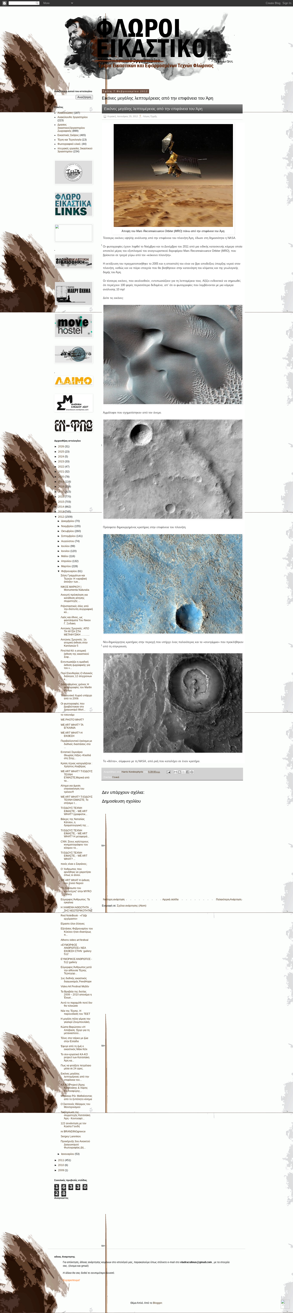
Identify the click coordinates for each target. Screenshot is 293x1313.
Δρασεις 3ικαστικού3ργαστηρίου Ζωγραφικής (71, 127)
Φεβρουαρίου (69, 571)
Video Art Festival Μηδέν (75, 986)
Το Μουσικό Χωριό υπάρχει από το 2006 (76, 697)
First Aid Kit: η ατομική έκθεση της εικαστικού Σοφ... (75, 653)
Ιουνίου (65, 551)
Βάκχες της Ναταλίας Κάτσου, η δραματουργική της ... (75, 822)
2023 (61, 461)
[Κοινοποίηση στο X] (183, 772)
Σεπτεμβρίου (68, 536)
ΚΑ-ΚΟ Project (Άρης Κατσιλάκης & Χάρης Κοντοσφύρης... (74, 1088)
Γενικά (115, 777)
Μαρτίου (66, 566)
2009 (61, 1170)
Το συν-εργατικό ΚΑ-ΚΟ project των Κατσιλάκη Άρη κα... (75, 1057)
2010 (61, 1165)
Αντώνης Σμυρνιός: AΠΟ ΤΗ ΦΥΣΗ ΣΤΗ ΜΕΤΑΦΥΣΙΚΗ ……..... (75, 631)
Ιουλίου (65, 546)
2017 (61, 491)
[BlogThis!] (179, 772)
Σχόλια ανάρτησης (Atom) (131, 905)
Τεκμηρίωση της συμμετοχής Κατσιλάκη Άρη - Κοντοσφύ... (75, 1115)
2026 (61, 446)
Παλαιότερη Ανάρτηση (229, 899)
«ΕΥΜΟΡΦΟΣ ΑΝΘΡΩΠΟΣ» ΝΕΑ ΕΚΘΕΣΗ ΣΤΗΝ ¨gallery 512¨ (76, 949)
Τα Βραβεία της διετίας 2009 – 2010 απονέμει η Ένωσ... (76, 994)
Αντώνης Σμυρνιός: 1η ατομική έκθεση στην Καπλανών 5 (74, 642)
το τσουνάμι (67, 714)
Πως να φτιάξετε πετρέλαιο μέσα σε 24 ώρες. (76, 1067)
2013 (61, 511)
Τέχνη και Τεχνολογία (69, 139)
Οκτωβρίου (68, 531)
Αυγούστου (68, 541)
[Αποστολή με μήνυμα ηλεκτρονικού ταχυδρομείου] (175, 772)
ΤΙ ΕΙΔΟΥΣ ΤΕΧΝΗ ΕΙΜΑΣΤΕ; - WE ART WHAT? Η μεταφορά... (75, 833)
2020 (61, 476)
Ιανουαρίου (68, 1154)
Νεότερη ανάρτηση (114, 899)
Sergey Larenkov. (71, 1136)
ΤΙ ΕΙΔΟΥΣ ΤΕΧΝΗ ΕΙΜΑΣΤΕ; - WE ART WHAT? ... (74, 855)
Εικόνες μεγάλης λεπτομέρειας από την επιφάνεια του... (75, 1076)
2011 (61, 1160)
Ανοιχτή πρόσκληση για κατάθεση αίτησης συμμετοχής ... (74, 598)
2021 (61, 471)
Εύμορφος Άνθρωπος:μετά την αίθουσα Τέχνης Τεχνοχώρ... (76, 970)
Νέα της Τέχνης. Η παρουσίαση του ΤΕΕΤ (75, 1012)
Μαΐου (65, 556)
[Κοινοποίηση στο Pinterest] (192, 772)
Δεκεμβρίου (68, 521)
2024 (61, 456)
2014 (61, 506)
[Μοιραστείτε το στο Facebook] (188, 772)
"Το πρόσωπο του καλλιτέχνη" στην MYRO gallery (76, 891)
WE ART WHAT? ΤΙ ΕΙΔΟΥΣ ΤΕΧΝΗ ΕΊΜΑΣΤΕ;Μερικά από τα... (76, 776)
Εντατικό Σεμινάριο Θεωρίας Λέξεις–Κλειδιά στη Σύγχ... (76, 755)
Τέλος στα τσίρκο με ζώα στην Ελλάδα (74, 1040)
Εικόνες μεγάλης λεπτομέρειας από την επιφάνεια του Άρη (153, 109)
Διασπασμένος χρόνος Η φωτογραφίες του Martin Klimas (76, 687)
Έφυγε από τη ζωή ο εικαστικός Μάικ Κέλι (74, 1048)
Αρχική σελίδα (170, 899)
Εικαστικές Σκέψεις (68, 135)
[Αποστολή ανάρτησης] (168, 771)
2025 (61, 451)
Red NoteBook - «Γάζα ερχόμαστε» (74, 917)
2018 (61, 486)
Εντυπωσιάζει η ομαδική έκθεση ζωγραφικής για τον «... (75, 665)
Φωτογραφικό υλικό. (69, 143)
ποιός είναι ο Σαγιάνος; (74, 863)
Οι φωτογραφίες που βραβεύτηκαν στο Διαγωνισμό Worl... (73, 706)
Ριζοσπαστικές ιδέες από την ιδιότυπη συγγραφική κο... (77, 609)
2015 (61, 501)
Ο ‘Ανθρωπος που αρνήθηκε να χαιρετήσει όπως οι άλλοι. (76, 872)
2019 (61, 481)
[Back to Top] (285, 1305)
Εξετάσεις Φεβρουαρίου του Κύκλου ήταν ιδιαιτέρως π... (77, 931)
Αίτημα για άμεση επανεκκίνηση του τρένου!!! (72, 788)
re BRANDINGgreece (73, 1131)
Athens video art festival (74, 939)
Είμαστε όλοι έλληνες (73, 923)
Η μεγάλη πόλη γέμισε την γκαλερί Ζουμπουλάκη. (75, 1020)
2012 (61, 516)
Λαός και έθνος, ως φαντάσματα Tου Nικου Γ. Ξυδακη (76, 620)
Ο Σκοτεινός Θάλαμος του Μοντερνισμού (75, 1106)
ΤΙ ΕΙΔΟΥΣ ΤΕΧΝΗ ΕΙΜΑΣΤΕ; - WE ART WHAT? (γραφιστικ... (74, 811)
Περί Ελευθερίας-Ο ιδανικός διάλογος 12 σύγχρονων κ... (77, 676)
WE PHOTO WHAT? (72, 719)
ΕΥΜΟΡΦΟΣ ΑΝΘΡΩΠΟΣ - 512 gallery (76, 961)
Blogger (157, 1302)
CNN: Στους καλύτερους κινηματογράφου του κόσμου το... (75, 844)
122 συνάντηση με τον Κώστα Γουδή (73, 1125)
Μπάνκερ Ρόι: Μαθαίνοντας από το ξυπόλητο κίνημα (76, 1097)
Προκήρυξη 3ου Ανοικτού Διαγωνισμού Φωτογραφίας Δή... (75, 1144)
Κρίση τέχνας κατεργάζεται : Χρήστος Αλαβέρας (76, 765)
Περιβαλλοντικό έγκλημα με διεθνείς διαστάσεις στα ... (76, 744)
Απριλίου (66, 561)
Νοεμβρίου (67, 526)
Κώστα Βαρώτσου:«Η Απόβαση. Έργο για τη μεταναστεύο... (75, 1030)
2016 (61, 496)
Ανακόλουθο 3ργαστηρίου (72, 117)
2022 (61, 466)
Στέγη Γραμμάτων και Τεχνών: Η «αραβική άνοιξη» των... (74, 578)
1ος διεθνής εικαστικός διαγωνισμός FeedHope (76, 980)
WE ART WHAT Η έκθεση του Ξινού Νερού (75, 882)
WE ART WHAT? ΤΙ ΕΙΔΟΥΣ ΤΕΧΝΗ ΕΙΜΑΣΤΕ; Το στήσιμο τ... (76, 800)
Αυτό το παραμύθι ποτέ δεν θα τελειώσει (76, 1004)
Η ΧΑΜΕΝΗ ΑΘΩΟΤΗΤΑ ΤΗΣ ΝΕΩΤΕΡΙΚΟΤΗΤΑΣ (76, 909)
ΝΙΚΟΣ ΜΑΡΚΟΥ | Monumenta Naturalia (75, 588)
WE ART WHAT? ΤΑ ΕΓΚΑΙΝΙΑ (72, 726)
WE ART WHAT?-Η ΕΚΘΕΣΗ (72, 734)
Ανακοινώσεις (65, 112)
